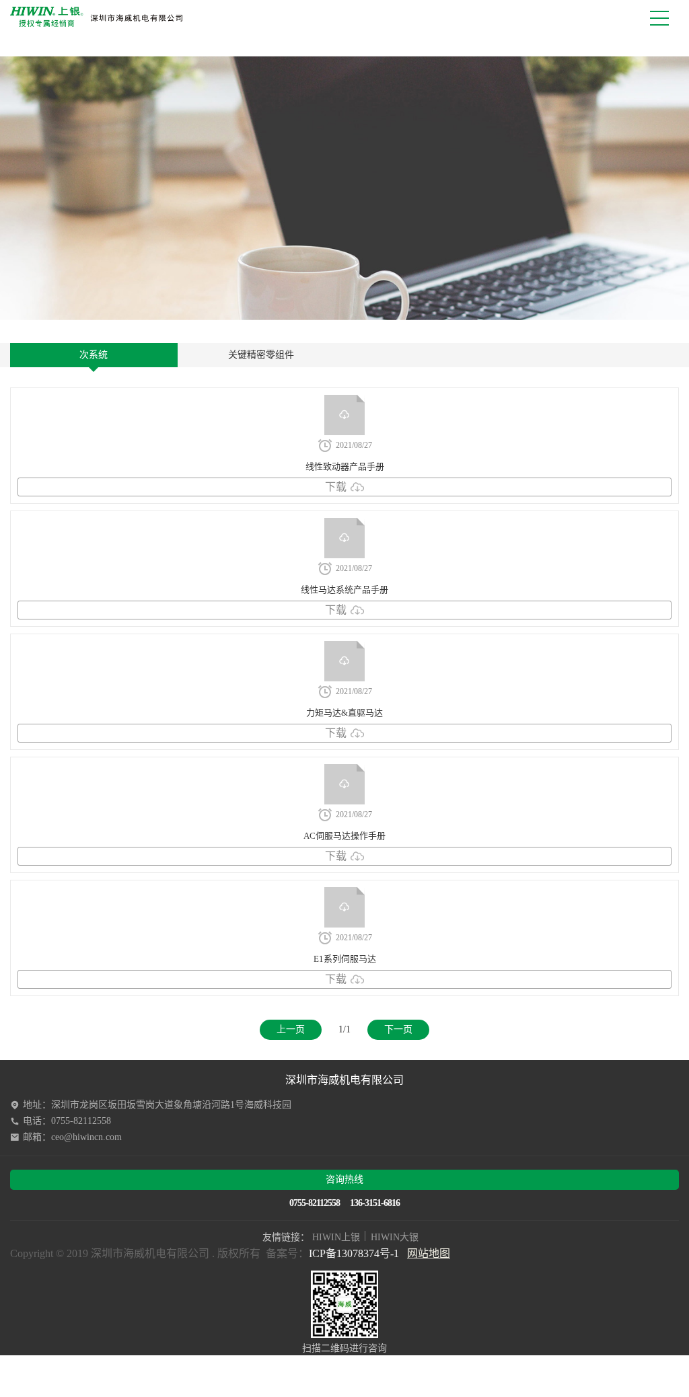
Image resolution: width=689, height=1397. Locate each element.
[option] (344, 188)
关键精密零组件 (261, 355)
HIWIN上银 (336, 1237)
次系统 (93, 355)
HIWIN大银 (395, 1237)
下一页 (398, 1029)
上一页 (291, 1029)
